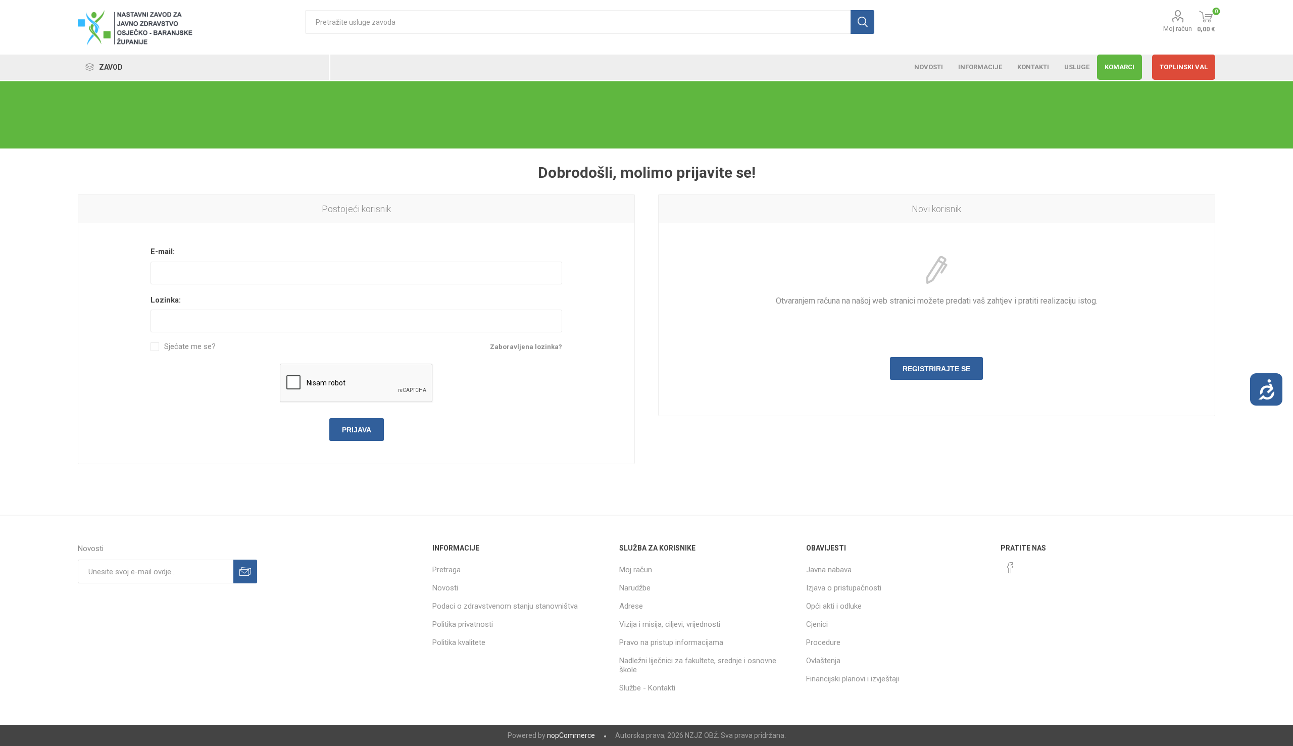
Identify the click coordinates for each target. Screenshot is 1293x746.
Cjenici (817, 624)
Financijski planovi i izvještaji (852, 678)
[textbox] (577, 22)
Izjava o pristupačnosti (843, 587)
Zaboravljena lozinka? (526, 347)
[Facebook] (1010, 568)
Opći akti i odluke (834, 606)
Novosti (445, 587)
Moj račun (1177, 28)
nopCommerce (571, 735)
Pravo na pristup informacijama (671, 642)
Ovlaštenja (823, 660)
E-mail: (163, 251)
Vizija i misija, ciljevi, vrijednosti (669, 624)
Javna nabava (829, 569)
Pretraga (446, 569)
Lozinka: (166, 300)
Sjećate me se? (190, 346)
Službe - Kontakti (647, 687)
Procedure (823, 642)
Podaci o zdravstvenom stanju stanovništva (505, 606)
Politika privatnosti (462, 624)
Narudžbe (635, 587)
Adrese (631, 606)
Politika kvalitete (458, 642)
